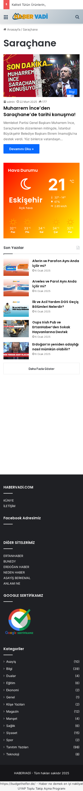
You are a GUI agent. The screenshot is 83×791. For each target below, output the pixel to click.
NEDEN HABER (14, 572)
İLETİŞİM (9, 506)
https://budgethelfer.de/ (18, 783)
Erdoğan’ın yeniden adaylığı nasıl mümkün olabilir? (55, 346)
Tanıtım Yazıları (17, 747)
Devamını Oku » (21, 149)
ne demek (55, 783)
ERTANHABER (13, 556)
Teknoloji (12, 754)
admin (11, 101)
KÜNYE (8, 500)
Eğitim (10, 683)
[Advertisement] (41, 424)
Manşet (11, 718)
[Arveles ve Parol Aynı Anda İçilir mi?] (16, 287)
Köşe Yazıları (15, 704)
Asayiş (11, 661)
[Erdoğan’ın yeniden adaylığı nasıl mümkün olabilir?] (16, 350)
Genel (10, 697)
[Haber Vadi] (30, 16)
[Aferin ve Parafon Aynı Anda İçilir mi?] (16, 267)
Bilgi (9, 669)
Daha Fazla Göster (41, 369)
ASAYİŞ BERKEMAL (16, 578)
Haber (43, 783)
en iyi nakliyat (73, 783)
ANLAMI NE (11, 583)
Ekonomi (12, 690)
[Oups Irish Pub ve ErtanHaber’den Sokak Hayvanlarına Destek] (16, 328)
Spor (9, 740)
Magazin (12, 711)
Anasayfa (13, 29)
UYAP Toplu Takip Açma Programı (41, 788)
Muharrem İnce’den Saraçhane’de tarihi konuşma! (39, 111)
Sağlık (10, 726)
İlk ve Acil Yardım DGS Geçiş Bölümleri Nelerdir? (55, 304)
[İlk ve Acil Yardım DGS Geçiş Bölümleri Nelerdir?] (16, 308)
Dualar (11, 676)
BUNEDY (9, 561)
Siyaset (11, 733)
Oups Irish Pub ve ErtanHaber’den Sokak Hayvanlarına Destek (51, 327)
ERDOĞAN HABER (16, 567)
